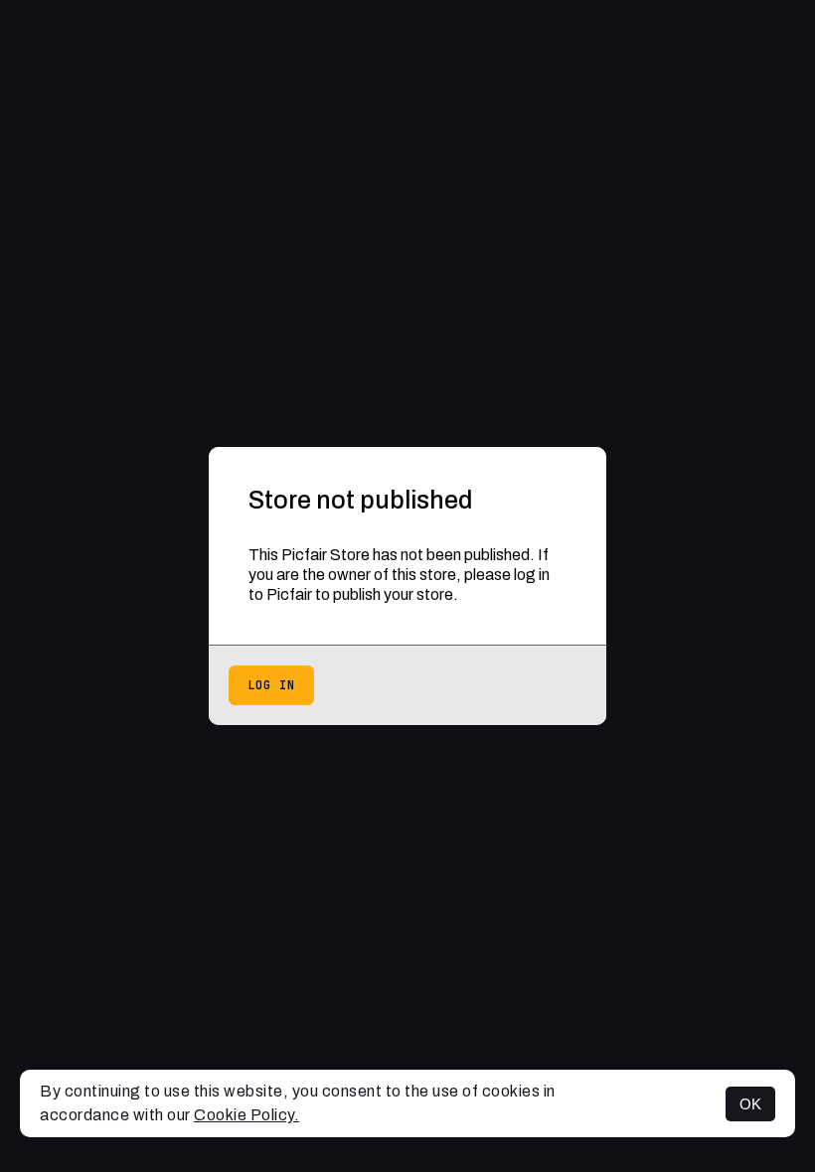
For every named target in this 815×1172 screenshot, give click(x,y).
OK (750, 1104)
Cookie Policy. (246, 1114)
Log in (271, 685)
